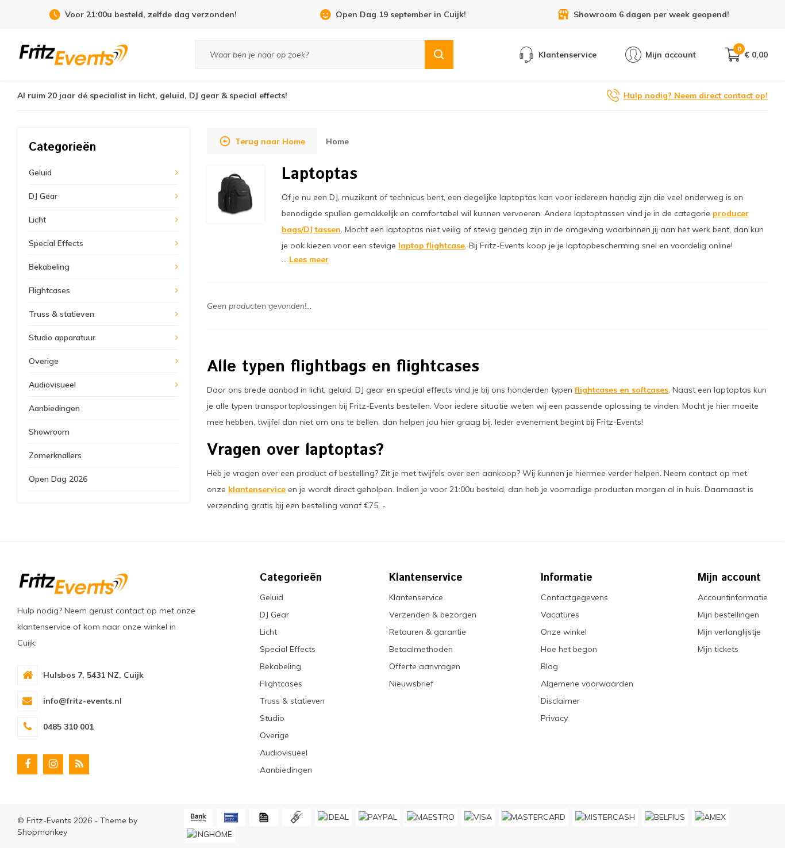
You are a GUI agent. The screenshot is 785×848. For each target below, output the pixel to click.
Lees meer (309, 259)
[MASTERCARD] (533, 817)
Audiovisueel (52, 384)
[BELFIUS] (665, 817)
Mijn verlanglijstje (729, 632)
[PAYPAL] (378, 817)
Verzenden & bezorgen (432, 614)
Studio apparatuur (62, 337)
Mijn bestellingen (728, 614)
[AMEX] (710, 817)
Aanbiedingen (54, 408)
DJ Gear (43, 196)
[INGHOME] (209, 834)
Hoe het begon (569, 649)
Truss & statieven (61, 314)
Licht (37, 219)
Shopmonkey (42, 832)
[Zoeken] (439, 54)
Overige (44, 361)
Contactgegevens (574, 597)
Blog (549, 666)
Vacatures (560, 614)
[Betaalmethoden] (198, 817)
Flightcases (49, 290)
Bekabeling (49, 267)
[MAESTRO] (430, 817)
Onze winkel (564, 632)
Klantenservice (416, 597)
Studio (272, 718)
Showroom (49, 432)
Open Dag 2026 (58, 479)
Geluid (40, 172)
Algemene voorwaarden (587, 683)
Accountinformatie (733, 597)
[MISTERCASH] (605, 817)
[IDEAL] (333, 817)
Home (337, 141)
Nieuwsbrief (411, 683)
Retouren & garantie (427, 632)
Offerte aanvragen (424, 666)
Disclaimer (560, 701)
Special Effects (56, 243)
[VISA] (478, 817)
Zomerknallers (55, 455)
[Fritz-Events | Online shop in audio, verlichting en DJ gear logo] (73, 54)
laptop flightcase (431, 245)
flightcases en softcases (621, 390)
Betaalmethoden (421, 649)
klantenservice (257, 489)
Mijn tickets (718, 649)
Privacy (554, 718)
